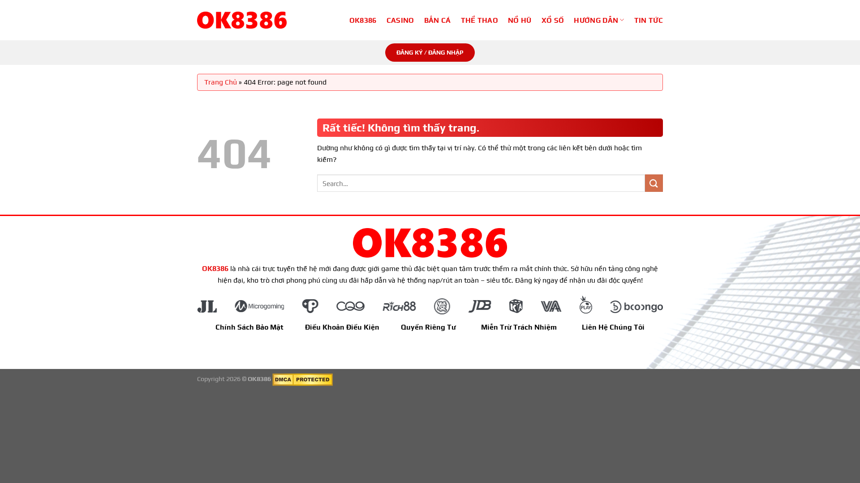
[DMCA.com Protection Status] (302, 378)
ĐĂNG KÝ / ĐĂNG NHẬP (430, 52)
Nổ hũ (520, 20)
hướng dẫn (596, 20)
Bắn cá (437, 20)
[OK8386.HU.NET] (242, 20)
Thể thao (480, 20)
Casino (400, 20)
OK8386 (363, 20)
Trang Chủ (220, 82)
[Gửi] (654, 183)
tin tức (648, 20)
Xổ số (553, 20)
